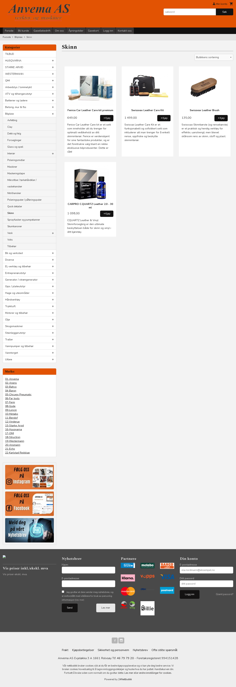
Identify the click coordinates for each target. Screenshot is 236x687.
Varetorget (11, 353)
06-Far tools (12, 398)
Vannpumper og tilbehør (19, 346)
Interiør (11, 153)
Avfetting (12, 120)
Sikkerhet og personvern (113, 650)
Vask (10, 233)
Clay (9, 127)
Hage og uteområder (17, 293)
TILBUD (9, 54)
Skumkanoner (14, 226)
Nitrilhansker (14, 193)
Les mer (105, 607)
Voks (10, 239)
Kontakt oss (125, 30)
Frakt (65, 650)
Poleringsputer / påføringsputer (24, 200)
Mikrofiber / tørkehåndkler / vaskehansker (22, 183)
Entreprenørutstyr (15, 273)
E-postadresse (188, 564)
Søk (224, 12)
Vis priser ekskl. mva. (15, 574)
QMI (7, 80)
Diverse (9, 260)
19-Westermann (14, 441)
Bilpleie (9, 114)
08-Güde (10, 406)
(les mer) (79, 599)
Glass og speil (15, 147)
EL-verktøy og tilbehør (18, 266)
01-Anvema (12, 379)
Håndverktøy (12, 299)
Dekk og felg (14, 133)
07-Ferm (10, 402)
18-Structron (12, 437)
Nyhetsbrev (140, 650)
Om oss (59, 30)
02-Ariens (11, 383)
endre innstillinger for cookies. (155, 673)
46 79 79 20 (125, 658)
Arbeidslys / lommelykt (18, 87)
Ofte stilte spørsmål (164, 650)
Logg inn (108, 30)
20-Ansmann (12, 445)
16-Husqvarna (13, 429)
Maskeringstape (16, 173)
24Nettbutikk (125, 679)
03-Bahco (11, 387)
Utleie (8, 359)
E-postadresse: (70, 578)
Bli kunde (23, 30)
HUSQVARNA (13, 60)
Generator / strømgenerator (21, 279)
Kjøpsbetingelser (83, 650)
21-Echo (10, 449)
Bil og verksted (14, 253)
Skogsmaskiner (14, 326)
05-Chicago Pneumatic (18, 394)
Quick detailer (14, 206)
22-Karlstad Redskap (17, 452)
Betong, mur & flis (15, 107)
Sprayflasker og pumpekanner (23, 219)
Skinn (10, 213)
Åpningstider (75, 30)
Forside (9, 30)
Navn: (65, 564)
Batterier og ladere (16, 100)
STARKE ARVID (14, 67)
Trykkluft (10, 306)
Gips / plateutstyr (15, 286)
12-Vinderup (12, 421)
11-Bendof (11, 418)
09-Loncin (11, 410)
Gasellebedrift (42, 30)
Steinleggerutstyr (15, 333)
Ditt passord (187, 578)
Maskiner (12, 167)
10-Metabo (11, 414)
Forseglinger (14, 140)
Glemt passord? (224, 594)
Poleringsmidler (16, 160)
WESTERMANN (14, 74)
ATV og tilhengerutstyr (18, 94)
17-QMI (9, 433)
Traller (9, 339)
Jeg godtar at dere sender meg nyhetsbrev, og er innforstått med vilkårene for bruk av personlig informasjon (87, 596)
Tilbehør (11, 246)
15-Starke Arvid (14, 425)
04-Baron (10, 390)
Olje (7, 319)
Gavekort (93, 30)
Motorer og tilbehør (16, 313)
